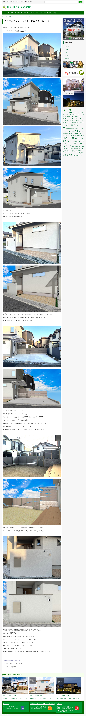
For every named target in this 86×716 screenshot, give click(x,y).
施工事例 (10, 13)
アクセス (67, 55)
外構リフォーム (76, 141)
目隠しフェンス (77, 155)
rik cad (80, 112)
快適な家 (75, 153)
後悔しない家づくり (69, 153)
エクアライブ (18, 13)
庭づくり (69, 151)
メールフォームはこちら (10, 667)
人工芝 (73, 133)
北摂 (71, 136)
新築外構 (68, 155)
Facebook (6, 704)
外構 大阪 (68, 138)
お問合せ (55, 13)
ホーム (4, 13)
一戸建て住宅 (70, 131)
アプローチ (75, 114)
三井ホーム (79, 131)
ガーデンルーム (75, 122)
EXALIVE (72, 113)
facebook (43, 13)
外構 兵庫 (80, 136)
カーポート (68, 122)
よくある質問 (34, 13)
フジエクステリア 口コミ (72, 128)
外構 (74, 135)
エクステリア (70, 117)
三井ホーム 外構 (67, 133)
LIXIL (76, 112)
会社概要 (67, 46)
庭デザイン (74, 151)
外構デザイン (67, 141)
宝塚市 (71, 148)
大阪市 (68, 148)
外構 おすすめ (78, 138)
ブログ (49, 13)
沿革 (66, 52)
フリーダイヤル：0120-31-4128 (12, 663)
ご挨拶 (66, 49)
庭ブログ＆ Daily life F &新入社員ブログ (42, 704)
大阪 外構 (75, 146)
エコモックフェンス (70, 120)
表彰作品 (26, 13)
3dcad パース (66, 112)
